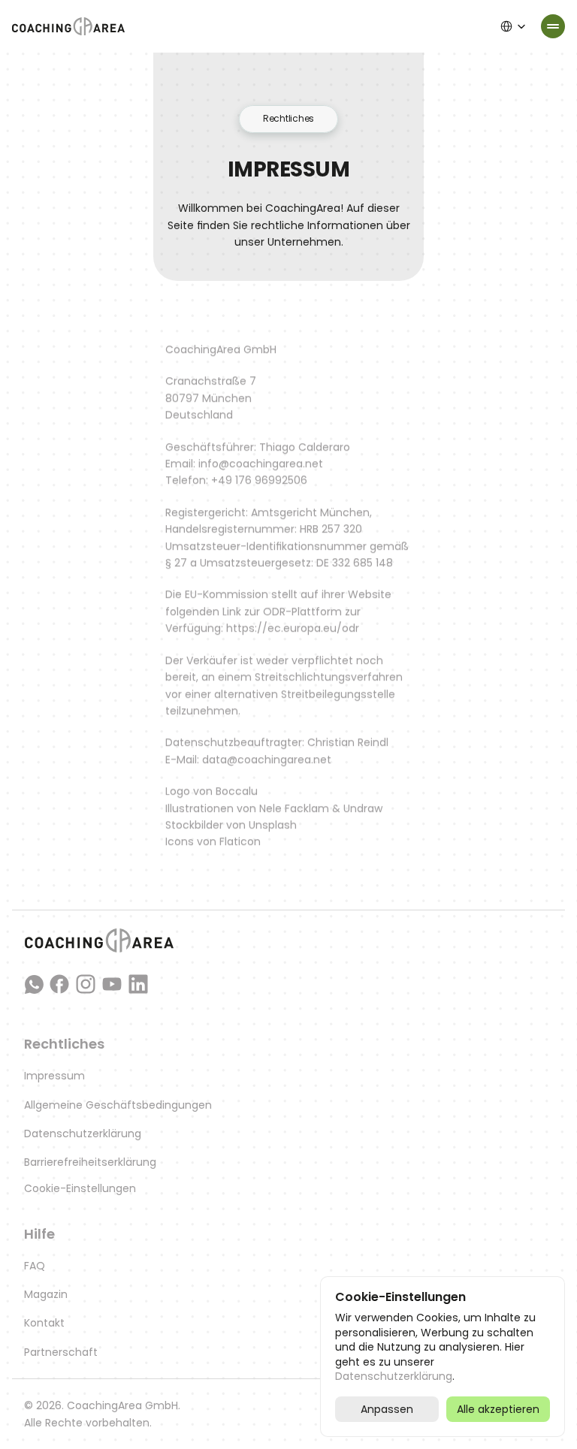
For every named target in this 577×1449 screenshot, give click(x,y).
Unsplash (273, 824)
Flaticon (240, 841)
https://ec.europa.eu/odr (292, 627)
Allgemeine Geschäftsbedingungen (118, 1104)
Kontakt (44, 1322)
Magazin (46, 1294)
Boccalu (237, 790)
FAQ (34, 1265)
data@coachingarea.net (266, 758)
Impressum (54, 1075)
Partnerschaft (61, 1352)
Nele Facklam (294, 807)
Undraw (362, 807)
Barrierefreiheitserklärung (90, 1162)
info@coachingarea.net (260, 463)
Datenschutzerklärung (82, 1133)
